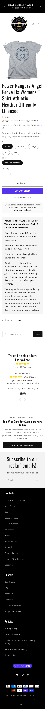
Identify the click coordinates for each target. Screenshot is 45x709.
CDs (6, 512)
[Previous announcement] (4, 6)
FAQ (7, 588)
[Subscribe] (37, 480)
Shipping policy (24, 704)
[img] (22, 363)
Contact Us (10, 599)
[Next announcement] (40, 6)
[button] (5, 24)
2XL (15, 152)
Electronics (10, 529)
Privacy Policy (11, 628)
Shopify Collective (13, 611)
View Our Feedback (22, 210)
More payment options (22, 197)
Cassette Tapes (11, 518)
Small (7, 146)
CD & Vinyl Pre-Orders (15, 500)
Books (7, 535)
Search (38, 334)
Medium (20, 146)
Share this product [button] (12, 320)
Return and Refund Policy (16, 649)
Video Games (11, 541)
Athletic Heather (12, 162)
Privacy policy (16, 700)
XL (6, 152)
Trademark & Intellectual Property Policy (20, 642)
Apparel (8, 547)
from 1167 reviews (22, 367)
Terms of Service (12, 634)
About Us (9, 593)
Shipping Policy (12, 655)
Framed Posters (12, 553)
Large (33, 146)
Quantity (5, 168)
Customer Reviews (13, 605)
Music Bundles (11, 524)
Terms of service (30, 700)
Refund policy (33, 696)
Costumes (9, 565)
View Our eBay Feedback (22, 445)
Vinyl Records (11, 506)
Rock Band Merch (19, 696)
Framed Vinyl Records (14, 559)
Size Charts (10, 582)
